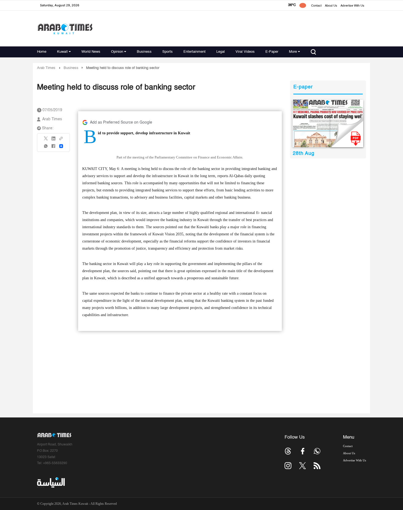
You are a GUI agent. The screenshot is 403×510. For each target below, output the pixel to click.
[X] (46, 140)
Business (144, 52)
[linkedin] (53, 140)
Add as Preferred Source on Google (121, 122)
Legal (220, 52)
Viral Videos (245, 52)
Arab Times (46, 68)
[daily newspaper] (328, 123)
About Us (331, 5)
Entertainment (194, 52)
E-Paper (271, 52)
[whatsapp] (46, 148)
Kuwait (62, 52)
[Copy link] (61, 140)
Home (41, 52)
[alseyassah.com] (50, 482)
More (293, 52)
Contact (316, 5)
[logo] (65, 28)
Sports (167, 52)
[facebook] (53, 148)
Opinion (117, 52)
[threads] (288, 451)
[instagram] (288, 465)
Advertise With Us (352, 5)
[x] (302, 465)
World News (90, 52)
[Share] (61, 146)
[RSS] (317, 465)
